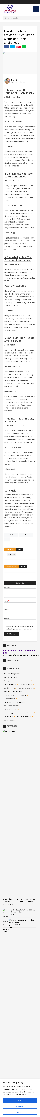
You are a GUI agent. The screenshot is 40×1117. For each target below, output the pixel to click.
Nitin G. (14, 80)
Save (19, 47)
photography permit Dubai (12, 713)
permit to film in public (11, 709)
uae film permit (9, 716)
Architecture (11, 555)
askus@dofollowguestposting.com (21, 655)
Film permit (23, 695)
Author (23, 566)
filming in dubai (18, 692)
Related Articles (11, 566)
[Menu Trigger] (36, 9)
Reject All (20, 1112)
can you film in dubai (11, 684)
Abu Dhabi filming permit (12, 674)
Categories (10, 549)
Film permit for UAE (10, 699)
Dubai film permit (10, 688)
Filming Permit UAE (10, 695)
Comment (7, 587)
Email (6, 610)
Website (6, 618)
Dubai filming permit (27, 684)
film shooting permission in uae (14, 702)
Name (6, 601)
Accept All (20, 1100)
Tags (19, 549)
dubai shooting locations (26, 688)
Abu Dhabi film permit (11, 677)
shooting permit (29, 713)
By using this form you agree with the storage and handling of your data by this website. (19, 628)
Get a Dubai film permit (11, 706)
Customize (20, 1106)
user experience (9, 720)
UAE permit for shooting (25, 716)
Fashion (7, 692)
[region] (20, 1098)
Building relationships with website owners (18, 681)
